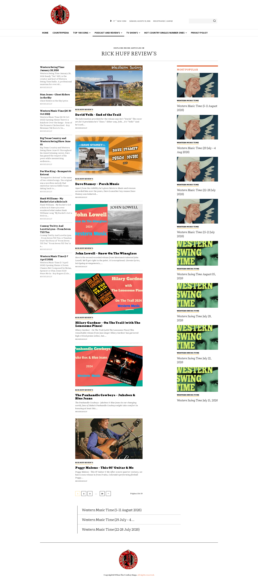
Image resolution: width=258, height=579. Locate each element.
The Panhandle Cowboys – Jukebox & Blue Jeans (105, 396)
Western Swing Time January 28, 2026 (52, 68)
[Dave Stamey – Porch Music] (109, 155)
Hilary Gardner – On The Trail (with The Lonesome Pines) (107, 324)
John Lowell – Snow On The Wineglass (106, 253)
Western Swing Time (188, 268)
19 (102, 493)
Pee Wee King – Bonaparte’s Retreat (55, 172)
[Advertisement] (160, 110)
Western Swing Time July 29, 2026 (194, 318)
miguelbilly (46, 87)
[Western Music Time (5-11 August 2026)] (197, 85)
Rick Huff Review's (84, 109)
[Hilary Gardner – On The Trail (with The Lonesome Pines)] (109, 293)
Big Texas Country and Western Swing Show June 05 (55, 141)
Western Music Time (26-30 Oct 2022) (55, 112)
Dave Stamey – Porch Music (97, 184)
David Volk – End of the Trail (98, 115)
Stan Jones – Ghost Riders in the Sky (55, 96)
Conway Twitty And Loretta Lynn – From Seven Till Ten (55, 229)
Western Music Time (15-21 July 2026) (196, 234)
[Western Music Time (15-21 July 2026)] (197, 211)
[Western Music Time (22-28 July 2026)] (197, 169)
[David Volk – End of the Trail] (109, 85)
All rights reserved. (146, 574)
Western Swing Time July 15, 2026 (197, 400)
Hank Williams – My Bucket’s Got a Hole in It (53, 200)
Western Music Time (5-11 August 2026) (197, 108)
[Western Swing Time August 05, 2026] (197, 253)
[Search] (214, 21)
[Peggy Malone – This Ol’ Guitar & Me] (109, 438)
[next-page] (108, 493)
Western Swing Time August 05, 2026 (196, 276)
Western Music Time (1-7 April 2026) (54, 257)
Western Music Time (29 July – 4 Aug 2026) (196, 150)
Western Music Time (188, 100)
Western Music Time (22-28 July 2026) (196, 192)
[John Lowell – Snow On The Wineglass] (109, 224)
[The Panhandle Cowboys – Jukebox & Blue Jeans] (109, 366)
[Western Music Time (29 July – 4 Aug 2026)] (197, 127)
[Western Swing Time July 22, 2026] (197, 337)
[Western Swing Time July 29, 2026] (197, 295)
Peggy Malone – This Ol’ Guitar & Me (104, 468)
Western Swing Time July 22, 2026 (194, 360)
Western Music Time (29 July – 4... (108, 519)
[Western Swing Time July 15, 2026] (197, 379)
